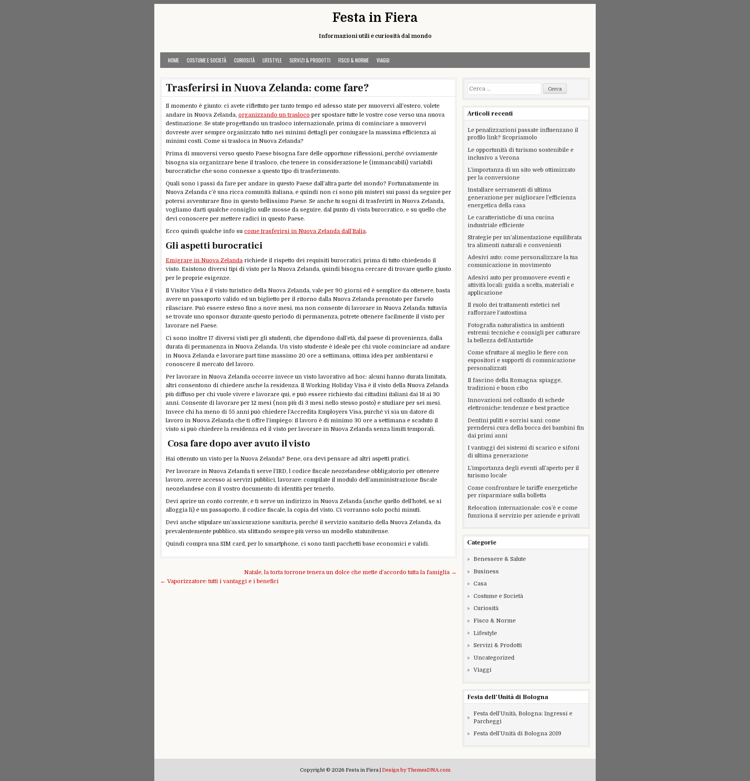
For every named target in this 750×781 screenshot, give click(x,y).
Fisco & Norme (353, 60)
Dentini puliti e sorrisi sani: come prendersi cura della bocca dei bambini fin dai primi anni (526, 428)
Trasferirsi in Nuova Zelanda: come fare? (268, 88)
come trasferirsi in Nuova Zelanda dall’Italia (305, 231)
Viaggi (383, 60)
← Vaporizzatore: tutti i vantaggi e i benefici (219, 581)
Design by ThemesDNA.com (416, 770)
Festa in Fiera (375, 18)
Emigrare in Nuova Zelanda (204, 260)
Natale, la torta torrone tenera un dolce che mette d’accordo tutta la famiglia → (350, 572)
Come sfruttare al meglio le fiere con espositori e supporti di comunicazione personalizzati (521, 360)
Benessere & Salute (499, 559)
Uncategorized (493, 658)
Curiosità (244, 60)
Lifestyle (272, 60)
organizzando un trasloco (274, 115)
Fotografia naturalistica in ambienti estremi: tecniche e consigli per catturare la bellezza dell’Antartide (524, 332)
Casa (480, 583)
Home (173, 60)
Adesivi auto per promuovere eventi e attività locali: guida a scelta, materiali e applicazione (521, 285)
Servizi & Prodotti (309, 60)
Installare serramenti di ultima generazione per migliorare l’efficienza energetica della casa (522, 197)
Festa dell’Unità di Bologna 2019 (517, 733)
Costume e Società (206, 60)
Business (486, 571)
